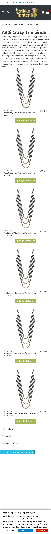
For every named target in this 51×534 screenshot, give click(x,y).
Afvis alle (41, 530)
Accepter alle (25, 530)
